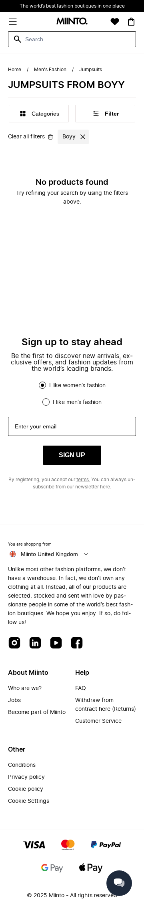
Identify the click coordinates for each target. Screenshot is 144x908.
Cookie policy (25, 789)
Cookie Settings (28, 801)
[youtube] (56, 643)
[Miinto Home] (72, 21)
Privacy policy (26, 777)
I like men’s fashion (77, 402)
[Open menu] (12, 21)
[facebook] (76, 643)
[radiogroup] (72, 394)
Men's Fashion (50, 69)
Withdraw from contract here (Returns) (105, 705)
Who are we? (25, 688)
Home (14, 69)
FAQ (80, 688)
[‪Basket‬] (131, 21)
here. (105, 486)
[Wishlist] (115, 21)
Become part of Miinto (37, 712)
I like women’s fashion (77, 385)
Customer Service (98, 721)
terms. (83, 479)
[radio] (42, 385)
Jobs (14, 700)
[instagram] (14, 643)
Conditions (22, 765)
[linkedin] (35, 643)
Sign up (72, 455)
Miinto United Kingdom (49, 554)
